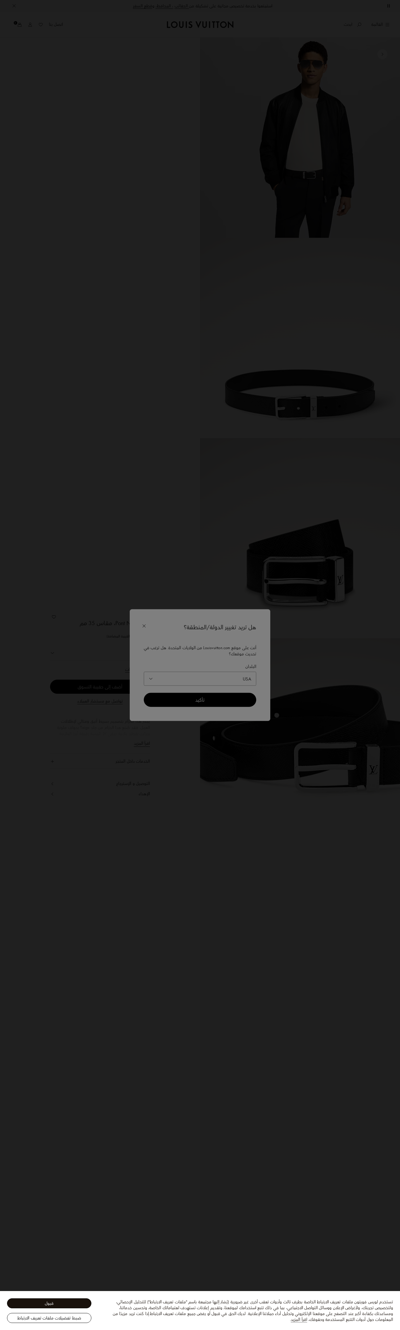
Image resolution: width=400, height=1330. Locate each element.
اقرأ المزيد (299, 1319)
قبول (49, 1303)
